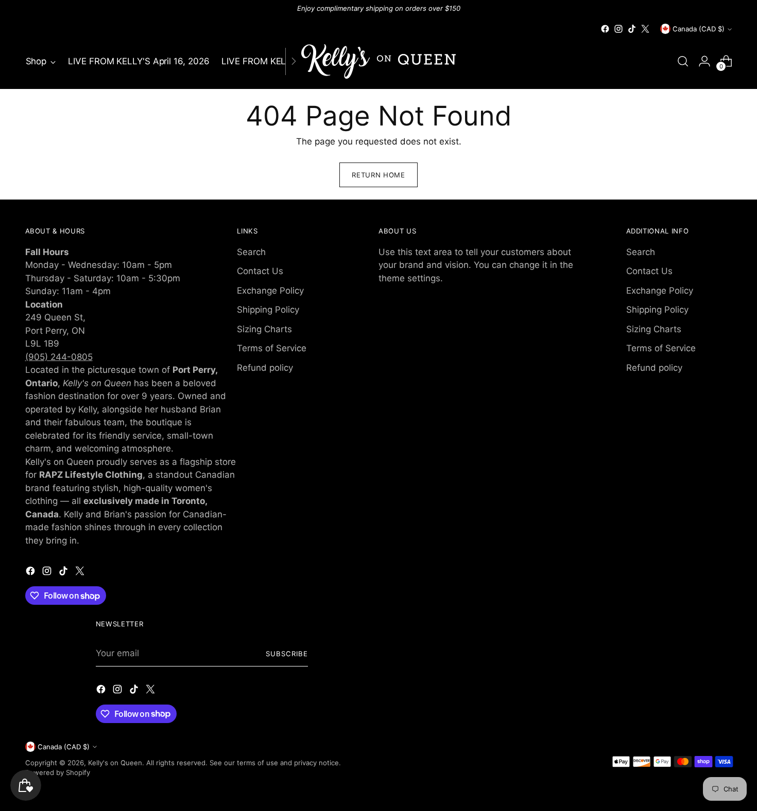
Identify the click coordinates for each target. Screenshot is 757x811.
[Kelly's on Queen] (378, 61)
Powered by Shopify (57, 772)
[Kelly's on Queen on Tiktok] (631, 28)
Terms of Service (271, 348)
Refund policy (265, 368)
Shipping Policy (268, 309)
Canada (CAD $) (699, 29)
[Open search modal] (683, 61)
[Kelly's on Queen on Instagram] (618, 28)
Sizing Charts (264, 329)
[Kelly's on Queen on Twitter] (645, 28)
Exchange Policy (270, 290)
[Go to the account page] (704, 61)
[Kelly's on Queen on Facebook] (605, 28)
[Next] (293, 61)
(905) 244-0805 (59, 357)
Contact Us (260, 271)
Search (251, 252)
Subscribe (287, 654)
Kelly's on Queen (115, 763)
